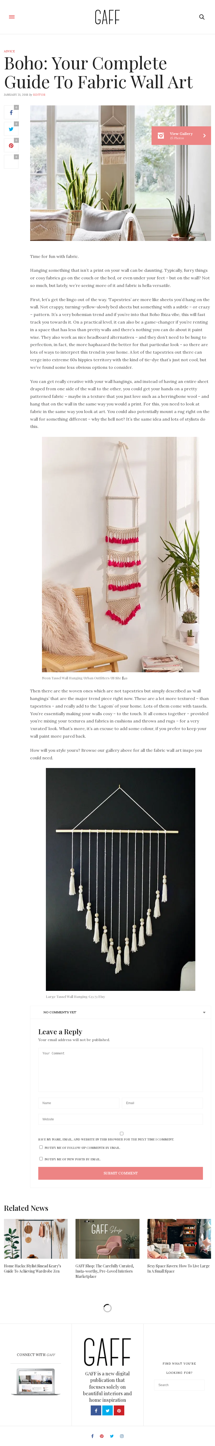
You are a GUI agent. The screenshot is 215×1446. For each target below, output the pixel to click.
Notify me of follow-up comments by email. (82, 1147)
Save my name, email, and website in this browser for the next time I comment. (106, 1139)
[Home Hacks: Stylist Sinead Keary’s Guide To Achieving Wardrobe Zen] (36, 1239)
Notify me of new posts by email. (73, 1159)
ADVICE (9, 51)
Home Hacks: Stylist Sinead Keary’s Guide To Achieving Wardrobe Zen (32, 1268)
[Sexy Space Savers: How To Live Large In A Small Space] (179, 1239)
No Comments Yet (60, 1012)
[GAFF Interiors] (107, 17)
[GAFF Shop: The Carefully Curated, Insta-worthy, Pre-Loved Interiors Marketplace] (107, 1239)
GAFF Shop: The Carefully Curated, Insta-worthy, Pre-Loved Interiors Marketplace (105, 1271)
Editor (39, 95)
